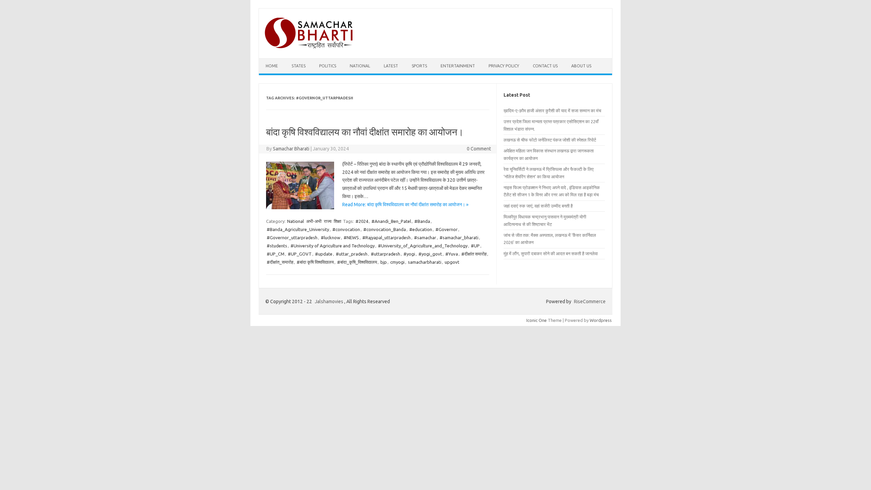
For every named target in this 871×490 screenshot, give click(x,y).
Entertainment (458, 66)
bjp (383, 262)
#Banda (422, 221)
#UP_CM (275, 253)
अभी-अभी (314, 221)
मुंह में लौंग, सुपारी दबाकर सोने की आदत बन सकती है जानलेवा (551, 253)
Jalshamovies (329, 301)
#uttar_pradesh (351, 253)
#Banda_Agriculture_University (298, 229)
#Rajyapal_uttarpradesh (386, 237)
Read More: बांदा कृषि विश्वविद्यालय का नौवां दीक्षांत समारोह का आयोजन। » (405, 204)
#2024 (362, 221)
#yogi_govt (430, 253)
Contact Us (545, 66)
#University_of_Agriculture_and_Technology (422, 245)
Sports (419, 66)
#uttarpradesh (385, 253)
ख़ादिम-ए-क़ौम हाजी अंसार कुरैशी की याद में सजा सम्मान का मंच (552, 110)
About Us (581, 66)
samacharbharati (424, 262)
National (360, 66)
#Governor (447, 229)
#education (420, 229)
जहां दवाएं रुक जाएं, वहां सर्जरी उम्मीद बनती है (538, 205)
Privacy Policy (504, 66)
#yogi (409, 253)
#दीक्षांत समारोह (474, 253)
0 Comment (479, 148)
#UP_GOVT (300, 253)
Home (272, 66)
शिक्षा (337, 221)
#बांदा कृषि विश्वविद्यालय (315, 262)
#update (323, 253)
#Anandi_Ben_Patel (391, 221)
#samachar (425, 237)
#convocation (346, 229)
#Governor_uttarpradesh (292, 237)
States (299, 66)
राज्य (327, 221)
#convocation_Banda (384, 229)
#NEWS (351, 237)
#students (277, 245)
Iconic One (536, 320)
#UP (475, 245)
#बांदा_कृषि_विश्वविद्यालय (357, 262)
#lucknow (330, 237)
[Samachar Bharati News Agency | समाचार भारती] (308, 46)
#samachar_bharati (459, 237)
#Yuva (451, 253)
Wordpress (601, 320)
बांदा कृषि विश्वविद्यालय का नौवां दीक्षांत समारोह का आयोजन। (365, 132)
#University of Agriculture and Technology (333, 245)
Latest (391, 66)
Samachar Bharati (291, 148)
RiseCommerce (590, 301)
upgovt (452, 262)
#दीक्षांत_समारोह (280, 262)
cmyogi (397, 262)
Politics (327, 66)
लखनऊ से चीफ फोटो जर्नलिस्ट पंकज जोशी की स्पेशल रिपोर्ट (550, 139)
